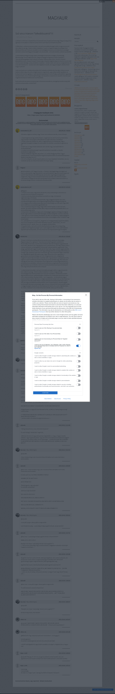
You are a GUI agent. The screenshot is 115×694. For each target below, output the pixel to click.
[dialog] (57, 347)
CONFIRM (45, 392)
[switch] (78, 328)
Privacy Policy (67, 398)
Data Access (57, 398)
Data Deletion (48, 398)
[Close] (86, 295)
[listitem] (57, 324)
